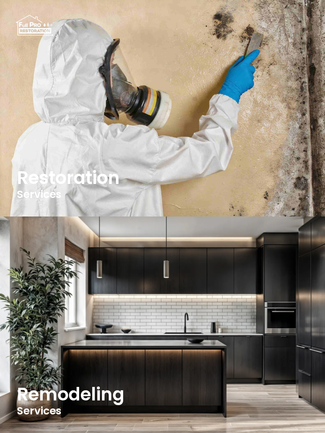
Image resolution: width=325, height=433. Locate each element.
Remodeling (70, 394)
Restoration (68, 177)
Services (39, 194)
